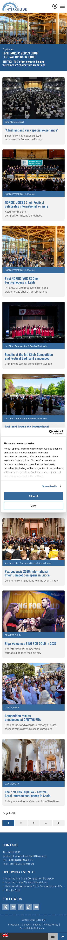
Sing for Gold (12, 890)
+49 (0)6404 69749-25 (20, 860)
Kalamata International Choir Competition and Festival (35, 886)
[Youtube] (36, 907)
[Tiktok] (29, 907)
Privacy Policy (50, 924)
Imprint (37, 924)
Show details (49, 486)
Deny (33, 505)
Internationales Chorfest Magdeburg (26, 882)
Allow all (33, 496)
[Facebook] (21, 907)
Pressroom (13, 924)
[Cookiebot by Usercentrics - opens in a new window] (49, 432)
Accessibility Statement (32, 928)
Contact (26, 924)
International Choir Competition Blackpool (29, 878)
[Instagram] (13, 907)
